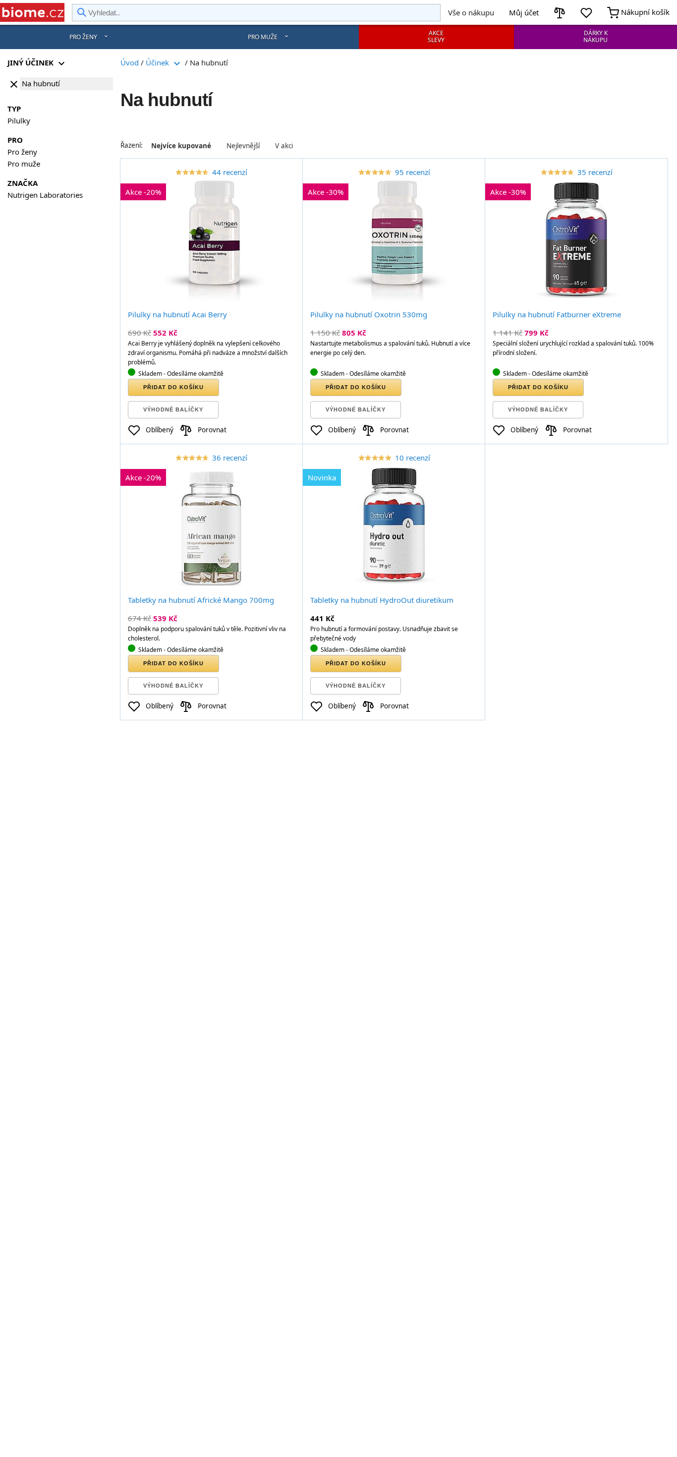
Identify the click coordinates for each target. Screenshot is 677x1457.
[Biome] (32, 12)
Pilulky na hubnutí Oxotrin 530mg (368, 314)
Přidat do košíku (173, 387)
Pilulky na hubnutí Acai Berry (177, 314)
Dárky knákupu (595, 36)
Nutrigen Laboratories (45, 195)
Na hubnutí (41, 83)
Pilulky (18, 120)
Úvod (129, 62)
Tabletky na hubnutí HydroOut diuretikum (381, 600)
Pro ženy (83, 37)
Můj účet (524, 12)
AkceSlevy (436, 36)
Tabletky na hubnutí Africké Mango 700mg (201, 600)
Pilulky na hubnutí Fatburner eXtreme (557, 314)
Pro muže (263, 37)
